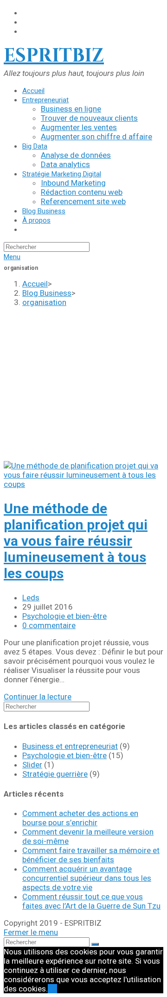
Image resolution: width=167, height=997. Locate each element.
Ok (52, 988)
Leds (30, 597)
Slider (32, 764)
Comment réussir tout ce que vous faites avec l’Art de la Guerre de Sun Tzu (91, 901)
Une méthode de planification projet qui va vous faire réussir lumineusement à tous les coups (76, 540)
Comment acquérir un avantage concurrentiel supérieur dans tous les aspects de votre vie (86, 878)
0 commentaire (49, 625)
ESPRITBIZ (54, 56)
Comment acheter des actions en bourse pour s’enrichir (80, 818)
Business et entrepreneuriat (70, 746)
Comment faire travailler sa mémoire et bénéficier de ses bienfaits (91, 855)
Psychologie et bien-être (64, 616)
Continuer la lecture (37, 696)
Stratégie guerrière (55, 774)
